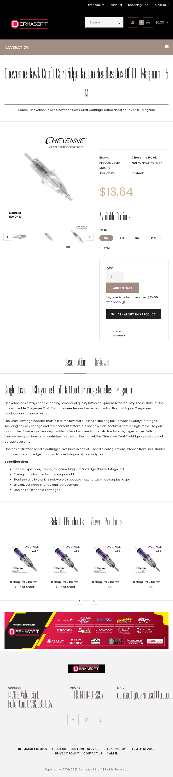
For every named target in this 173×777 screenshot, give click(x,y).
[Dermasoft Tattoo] (30, 29)
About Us (59, 749)
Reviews (101, 362)
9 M (137, 238)
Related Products (67, 522)
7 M (122, 238)
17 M (107, 248)
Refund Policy (115, 749)
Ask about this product (137, 314)
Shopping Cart (138, 5)
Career (112, 753)
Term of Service (142, 749)
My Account (96, 5)
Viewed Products (107, 522)
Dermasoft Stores (32, 749)
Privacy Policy (67, 753)
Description (75, 362)
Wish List (116, 5)
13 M (153, 238)
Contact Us (92, 753)
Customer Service (85, 749)
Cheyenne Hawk (42, 110)
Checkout (161, 5)
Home (22, 110)
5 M (106, 238)
